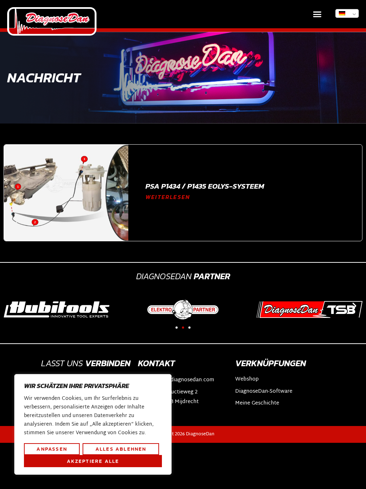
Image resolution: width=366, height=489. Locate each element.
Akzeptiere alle (93, 461)
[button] (317, 14)
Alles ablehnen (121, 449)
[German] (347, 13)
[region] (93, 424)
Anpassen (51, 449)
